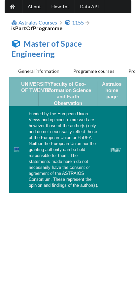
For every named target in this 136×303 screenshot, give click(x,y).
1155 (78, 22)
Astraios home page (111, 90)
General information (38, 71)
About (34, 6)
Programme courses (94, 71)
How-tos (60, 6)
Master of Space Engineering (46, 49)
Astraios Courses (37, 22)
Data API (89, 6)
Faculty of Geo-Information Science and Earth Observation (68, 93)
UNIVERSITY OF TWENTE (36, 87)
